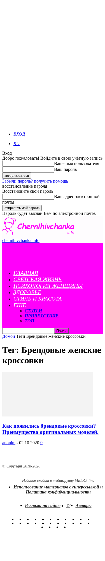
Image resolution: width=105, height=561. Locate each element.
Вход (19, 134)
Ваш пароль (65, 169)
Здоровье (27, 292)
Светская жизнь (37, 279)
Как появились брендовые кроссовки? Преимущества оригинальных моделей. (50, 429)
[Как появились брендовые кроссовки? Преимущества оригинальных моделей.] (47, 415)
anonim (8, 442)
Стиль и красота (37, 298)
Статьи (33, 310)
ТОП (29, 320)
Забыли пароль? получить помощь (35, 181)
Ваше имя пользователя (76, 163)
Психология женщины (48, 286)
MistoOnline (84, 480)
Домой (8, 336)
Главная (25, 273)
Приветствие (42, 315)
